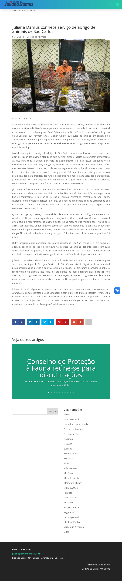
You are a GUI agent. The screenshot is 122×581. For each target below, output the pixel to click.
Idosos (67, 463)
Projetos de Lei (71, 507)
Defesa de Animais (36, 36)
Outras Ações (71, 487)
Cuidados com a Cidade (76, 424)
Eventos (68, 448)
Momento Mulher (73, 482)
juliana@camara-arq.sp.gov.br (26, 553)
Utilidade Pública (72, 522)
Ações (67, 414)
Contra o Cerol (71, 419)
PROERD (68, 502)
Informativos (70, 468)
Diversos (68, 438)
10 (73, 392)
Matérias (68, 473)
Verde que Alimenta (74, 526)
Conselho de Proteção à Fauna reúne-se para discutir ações (61, 368)
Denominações (71, 434)
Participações (71, 497)
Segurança (69, 512)
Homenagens (71, 453)
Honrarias (69, 458)
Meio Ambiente (71, 478)
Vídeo (66, 531)
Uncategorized (71, 517)
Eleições (68, 443)
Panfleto (68, 492)
